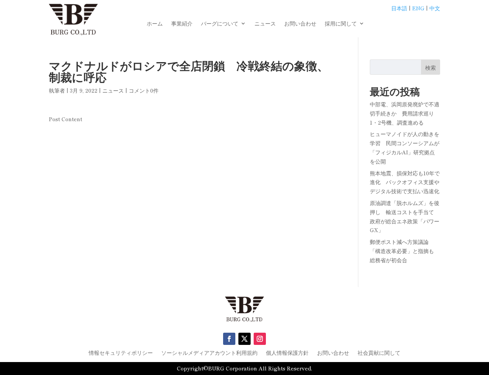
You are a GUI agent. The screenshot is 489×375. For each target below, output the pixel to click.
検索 (430, 67)
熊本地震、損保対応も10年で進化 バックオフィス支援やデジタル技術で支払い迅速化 (405, 182)
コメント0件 (144, 90)
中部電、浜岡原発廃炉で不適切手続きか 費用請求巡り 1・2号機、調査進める (404, 113)
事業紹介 (182, 24)
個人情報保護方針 (287, 353)
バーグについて (219, 24)
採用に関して (341, 24)
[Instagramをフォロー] (260, 339)
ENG (418, 8)
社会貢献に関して (379, 353)
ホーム (155, 24)
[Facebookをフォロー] (229, 339)
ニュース (265, 24)
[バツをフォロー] (244, 339)
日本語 (399, 8)
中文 (434, 8)
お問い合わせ (300, 24)
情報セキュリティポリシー (121, 353)
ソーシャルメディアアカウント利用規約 (209, 353)
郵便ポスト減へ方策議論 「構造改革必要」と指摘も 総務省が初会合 (404, 251)
